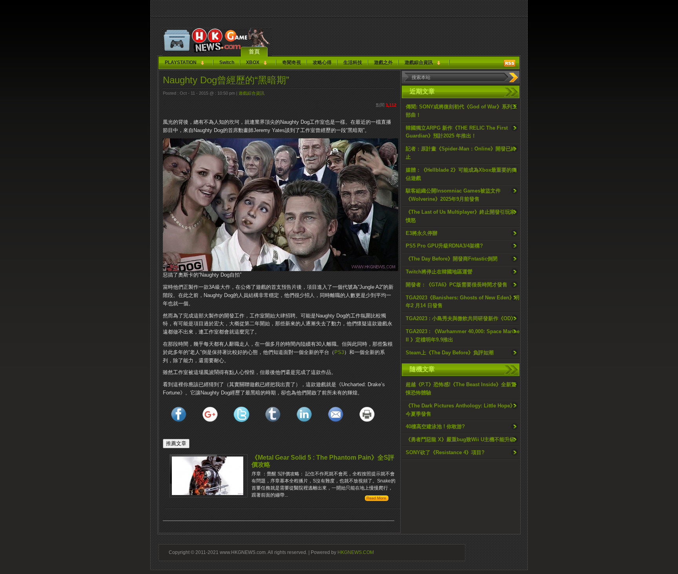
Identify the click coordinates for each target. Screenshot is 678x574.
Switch (226, 62)
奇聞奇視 (291, 62)
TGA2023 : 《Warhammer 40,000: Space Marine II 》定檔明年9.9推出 (462, 335)
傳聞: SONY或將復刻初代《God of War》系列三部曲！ (461, 111)
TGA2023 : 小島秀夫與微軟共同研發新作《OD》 (461, 318)
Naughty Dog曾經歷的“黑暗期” (226, 80)
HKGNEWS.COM (355, 552)
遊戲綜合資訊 (419, 62)
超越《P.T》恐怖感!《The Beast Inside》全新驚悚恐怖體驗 (461, 388)
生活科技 (352, 62)
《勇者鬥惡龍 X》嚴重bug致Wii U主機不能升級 (460, 439)
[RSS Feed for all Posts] (509, 63)
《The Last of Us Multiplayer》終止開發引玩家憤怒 (460, 216)
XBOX (252, 62)
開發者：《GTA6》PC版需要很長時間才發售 (456, 285)
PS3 (339, 352)
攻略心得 (322, 62)
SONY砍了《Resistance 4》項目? (445, 452)
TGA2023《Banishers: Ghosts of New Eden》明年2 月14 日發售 (462, 302)
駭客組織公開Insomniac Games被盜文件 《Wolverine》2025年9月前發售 (453, 195)
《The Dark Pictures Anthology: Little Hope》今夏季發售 (460, 410)
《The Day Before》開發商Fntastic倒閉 (452, 259)
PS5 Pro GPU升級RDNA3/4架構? (444, 246)
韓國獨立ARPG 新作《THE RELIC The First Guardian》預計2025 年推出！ (457, 132)
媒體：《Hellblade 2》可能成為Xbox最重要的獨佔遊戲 (461, 174)
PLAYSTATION (181, 62)
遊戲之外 (383, 62)
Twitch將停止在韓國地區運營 (439, 272)
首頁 (254, 51)
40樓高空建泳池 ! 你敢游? (435, 426)
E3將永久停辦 (421, 233)
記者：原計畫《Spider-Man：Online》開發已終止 (461, 153)
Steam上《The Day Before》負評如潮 (450, 353)
